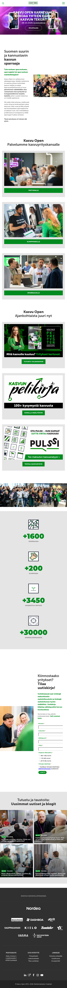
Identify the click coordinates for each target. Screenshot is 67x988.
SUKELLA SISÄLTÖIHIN (33, 413)
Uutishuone (56, 958)
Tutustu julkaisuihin (33, 362)
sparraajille (33, 293)
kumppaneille (33, 242)
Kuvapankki (55, 961)
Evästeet (49, 984)
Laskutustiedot (33, 958)
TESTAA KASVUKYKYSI (33, 464)
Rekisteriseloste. (40, 984)
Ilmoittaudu (33, 28)
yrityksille (33, 190)
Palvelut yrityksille (55, 956)
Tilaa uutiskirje (33, 961)
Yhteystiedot (33, 956)
